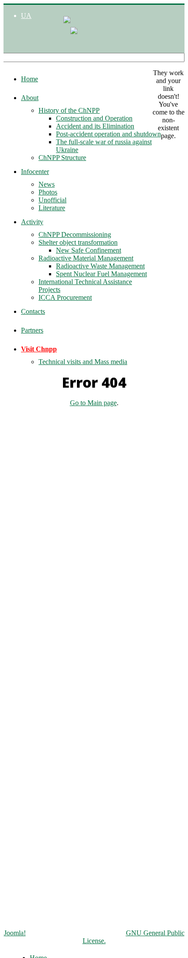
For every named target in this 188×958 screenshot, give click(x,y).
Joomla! (15, 933)
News (46, 184)
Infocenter (35, 171)
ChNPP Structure (62, 157)
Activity (32, 222)
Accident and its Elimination (95, 126)
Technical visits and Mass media (82, 361)
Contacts (33, 311)
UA (26, 15)
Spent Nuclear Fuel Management (101, 274)
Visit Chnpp (39, 349)
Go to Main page (93, 402)
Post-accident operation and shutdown (108, 134)
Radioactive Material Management (85, 258)
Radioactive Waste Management (100, 266)
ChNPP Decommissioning (74, 234)
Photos (47, 192)
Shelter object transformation (78, 242)
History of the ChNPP (69, 110)
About (29, 97)
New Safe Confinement (88, 250)
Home (29, 79)
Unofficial (52, 200)
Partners (32, 330)
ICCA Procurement (65, 297)
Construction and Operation (94, 118)
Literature (51, 208)
